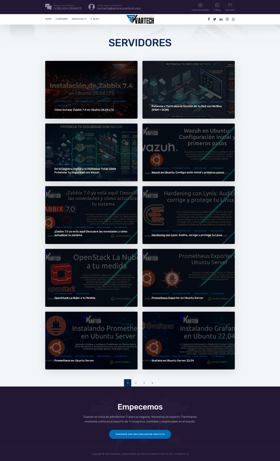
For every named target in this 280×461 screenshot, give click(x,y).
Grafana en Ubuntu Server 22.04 (173, 360)
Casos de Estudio (200, 10)
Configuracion (63, 101)
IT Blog (217, 10)
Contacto (230, 10)
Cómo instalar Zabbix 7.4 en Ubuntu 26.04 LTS (84, 109)
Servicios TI (79, 19)
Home (48, 19)
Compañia (62, 19)
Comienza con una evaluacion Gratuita (140, 434)
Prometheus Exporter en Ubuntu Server (177, 297)
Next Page (152, 382)
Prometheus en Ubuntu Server (74, 360)
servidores (217, 102)
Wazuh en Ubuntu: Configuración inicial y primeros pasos (188, 172)
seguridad (103, 101)
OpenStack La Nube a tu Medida (74, 297)
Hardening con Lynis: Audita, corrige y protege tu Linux (187, 235)
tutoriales (64, 105)
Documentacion (84, 101)
